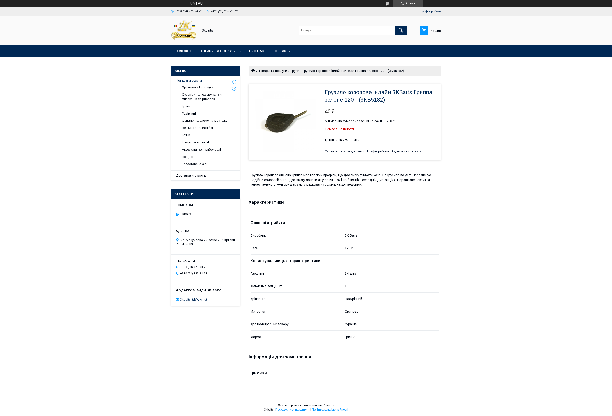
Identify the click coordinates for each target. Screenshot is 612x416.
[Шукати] (401, 30)
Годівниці (189, 113)
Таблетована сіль (195, 164)
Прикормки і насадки (197, 87)
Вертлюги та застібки (198, 128)
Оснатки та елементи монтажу (204, 120)
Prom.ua (328, 405)
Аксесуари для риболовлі (201, 149)
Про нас (256, 51)
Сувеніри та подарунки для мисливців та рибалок (202, 97)
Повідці (187, 157)
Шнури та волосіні (195, 142)
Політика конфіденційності (330, 409)
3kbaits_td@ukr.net (193, 299)
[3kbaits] (183, 39)
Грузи (295, 71)
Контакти (282, 51)
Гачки (186, 135)
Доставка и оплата (191, 175)
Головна (183, 51)
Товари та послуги (218, 51)
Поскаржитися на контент (292, 409)
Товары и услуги (189, 80)
